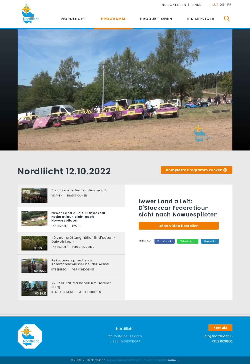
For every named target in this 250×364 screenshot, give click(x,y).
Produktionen (156, 18)
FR (229, 4)
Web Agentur (157, 360)
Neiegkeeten (174, 5)
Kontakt (220, 327)
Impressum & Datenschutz (126, 360)
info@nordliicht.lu (218, 336)
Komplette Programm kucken (194, 170)
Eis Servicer (200, 18)
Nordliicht (73, 18)
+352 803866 (221, 341)
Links (197, 5)
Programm (113, 18)
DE (222, 4)
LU (214, 4)
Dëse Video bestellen (179, 225)
